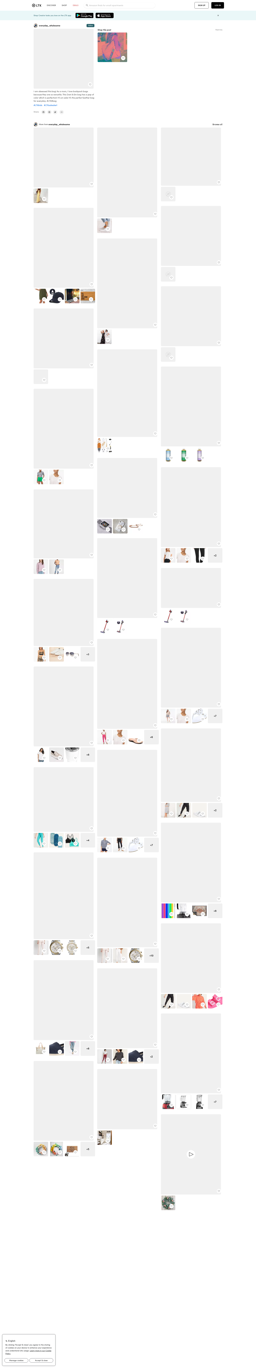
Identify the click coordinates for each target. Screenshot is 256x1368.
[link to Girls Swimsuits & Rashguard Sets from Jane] (168, 354)
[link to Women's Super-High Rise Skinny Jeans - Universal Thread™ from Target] (72, 1048)
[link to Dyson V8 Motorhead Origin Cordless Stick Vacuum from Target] (104, 626)
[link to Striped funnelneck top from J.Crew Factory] (104, 845)
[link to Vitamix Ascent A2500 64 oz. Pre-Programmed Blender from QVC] (199, 1101)
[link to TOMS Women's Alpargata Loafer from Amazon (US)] (56, 1048)
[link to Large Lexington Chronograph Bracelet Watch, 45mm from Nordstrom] (56, 947)
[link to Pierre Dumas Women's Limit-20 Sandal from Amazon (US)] (199, 716)
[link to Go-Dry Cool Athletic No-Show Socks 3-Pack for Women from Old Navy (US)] (56, 840)
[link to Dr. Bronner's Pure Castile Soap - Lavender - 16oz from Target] (199, 454)
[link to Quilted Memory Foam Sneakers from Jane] (104, 225)
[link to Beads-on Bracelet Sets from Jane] (41, 376)
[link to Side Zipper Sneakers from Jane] (168, 274)
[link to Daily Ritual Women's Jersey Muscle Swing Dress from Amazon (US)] (41, 296)
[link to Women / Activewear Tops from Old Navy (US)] (168, 810)
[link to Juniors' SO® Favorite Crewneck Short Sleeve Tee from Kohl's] (41, 754)
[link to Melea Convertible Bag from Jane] (112, 47)
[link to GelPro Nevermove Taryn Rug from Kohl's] (199, 910)
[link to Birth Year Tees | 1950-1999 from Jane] (168, 194)
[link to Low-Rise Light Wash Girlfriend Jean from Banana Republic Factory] (56, 566)
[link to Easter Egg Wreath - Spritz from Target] (56, 1149)
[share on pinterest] (49, 112)
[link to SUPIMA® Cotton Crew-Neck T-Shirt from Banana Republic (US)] (168, 555)
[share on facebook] (43, 112)
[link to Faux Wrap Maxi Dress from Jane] (104, 336)
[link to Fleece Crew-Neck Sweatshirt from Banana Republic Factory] (41, 566)
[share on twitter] (55, 112)
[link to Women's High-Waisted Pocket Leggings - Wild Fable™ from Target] (104, 1056)
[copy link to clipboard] (61, 112)
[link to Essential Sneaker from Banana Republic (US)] (56, 654)
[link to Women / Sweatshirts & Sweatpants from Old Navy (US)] (120, 1056)
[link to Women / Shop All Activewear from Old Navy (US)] (184, 810)
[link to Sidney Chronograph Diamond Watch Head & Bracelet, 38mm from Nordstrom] (72, 947)
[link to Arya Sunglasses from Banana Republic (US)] (72, 654)
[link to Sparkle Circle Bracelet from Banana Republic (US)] (136, 526)
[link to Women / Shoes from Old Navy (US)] (199, 810)
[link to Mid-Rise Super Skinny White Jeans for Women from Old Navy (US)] (120, 955)
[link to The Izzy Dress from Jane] (41, 196)
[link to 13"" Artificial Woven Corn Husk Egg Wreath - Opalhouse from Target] (41, 1149)
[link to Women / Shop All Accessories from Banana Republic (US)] (41, 654)
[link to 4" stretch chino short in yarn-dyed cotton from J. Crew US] (168, 716)
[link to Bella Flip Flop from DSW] (136, 737)
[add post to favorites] (90, 84)
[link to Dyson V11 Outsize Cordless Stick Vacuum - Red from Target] (120, 626)
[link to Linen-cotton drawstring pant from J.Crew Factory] (104, 737)
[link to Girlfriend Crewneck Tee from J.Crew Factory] (56, 477)
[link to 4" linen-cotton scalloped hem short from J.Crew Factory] (41, 477)
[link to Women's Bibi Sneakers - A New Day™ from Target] (56, 754)
